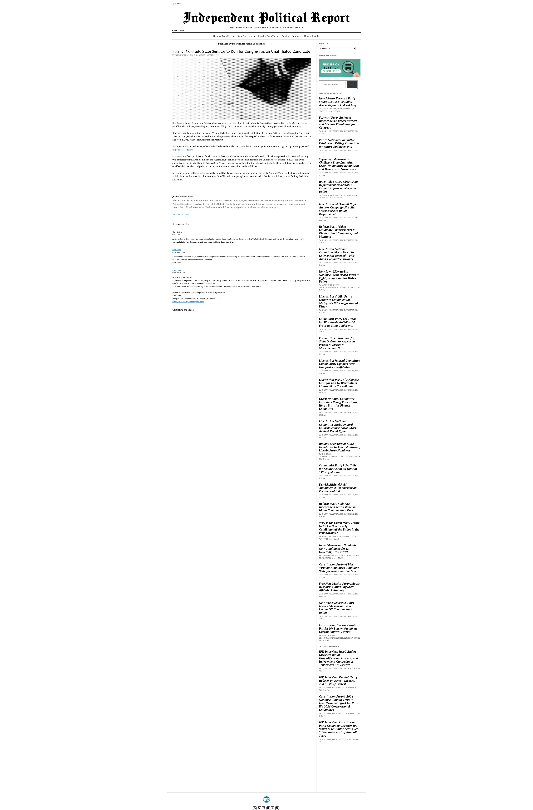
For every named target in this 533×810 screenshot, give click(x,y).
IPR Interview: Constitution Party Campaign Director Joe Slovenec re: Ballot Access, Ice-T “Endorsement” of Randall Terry (339, 729)
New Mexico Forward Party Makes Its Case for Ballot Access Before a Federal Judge (338, 102)
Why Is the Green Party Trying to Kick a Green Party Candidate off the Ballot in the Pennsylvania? (339, 527)
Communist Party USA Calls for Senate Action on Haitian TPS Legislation (338, 469)
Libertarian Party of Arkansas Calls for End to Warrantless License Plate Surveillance (339, 383)
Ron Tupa (176, 249)
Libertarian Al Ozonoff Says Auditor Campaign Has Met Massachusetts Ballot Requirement (337, 209)
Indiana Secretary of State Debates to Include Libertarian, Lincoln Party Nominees (339, 447)
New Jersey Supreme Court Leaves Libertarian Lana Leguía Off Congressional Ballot (336, 607)
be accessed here (184, 149)
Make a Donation (312, 36)
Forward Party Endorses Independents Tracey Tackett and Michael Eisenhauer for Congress (338, 122)
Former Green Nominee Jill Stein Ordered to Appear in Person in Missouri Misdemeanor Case (337, 343)
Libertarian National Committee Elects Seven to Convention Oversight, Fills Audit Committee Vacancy (337, 254)
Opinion (285, 36)
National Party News (222, 36)
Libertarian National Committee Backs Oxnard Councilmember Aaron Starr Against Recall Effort (337, 426)
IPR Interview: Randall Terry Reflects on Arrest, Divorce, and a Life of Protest (338, 681)
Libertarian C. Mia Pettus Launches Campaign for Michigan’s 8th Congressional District (338, 301)
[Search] (352, 84)
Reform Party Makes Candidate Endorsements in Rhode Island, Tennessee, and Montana (338, 231)
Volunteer (296, 36)
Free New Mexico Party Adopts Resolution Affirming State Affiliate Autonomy (339, 587)
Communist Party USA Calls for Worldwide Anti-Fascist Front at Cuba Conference (337, 322)
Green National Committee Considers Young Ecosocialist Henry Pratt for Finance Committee (338, 403)
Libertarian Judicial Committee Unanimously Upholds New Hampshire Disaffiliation (339, 364)
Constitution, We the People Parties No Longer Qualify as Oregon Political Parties (338, 628)
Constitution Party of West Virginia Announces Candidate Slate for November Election (339, 568)
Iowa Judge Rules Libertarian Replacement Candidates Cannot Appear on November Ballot (338, 186)
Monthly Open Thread (268, 36)
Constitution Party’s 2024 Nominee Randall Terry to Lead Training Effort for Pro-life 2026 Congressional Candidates (338, 703)
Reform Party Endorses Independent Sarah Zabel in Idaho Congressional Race (337, 507)
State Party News (245, 36)
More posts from (180, 213)
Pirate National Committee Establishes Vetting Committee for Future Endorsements (339, 143)
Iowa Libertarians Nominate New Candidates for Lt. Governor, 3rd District (338, 549)
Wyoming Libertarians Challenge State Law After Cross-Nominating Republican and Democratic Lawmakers (339, 164)
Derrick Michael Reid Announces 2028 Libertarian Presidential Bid (338, 488)
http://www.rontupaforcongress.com (188, 301)
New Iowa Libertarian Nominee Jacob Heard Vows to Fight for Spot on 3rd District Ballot (339, 276)
